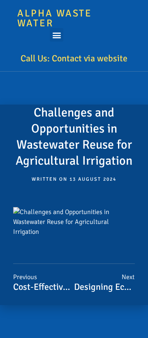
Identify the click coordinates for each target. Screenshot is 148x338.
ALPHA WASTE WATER (54, 18)
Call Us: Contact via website (74, 58)
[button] (56, 35)
